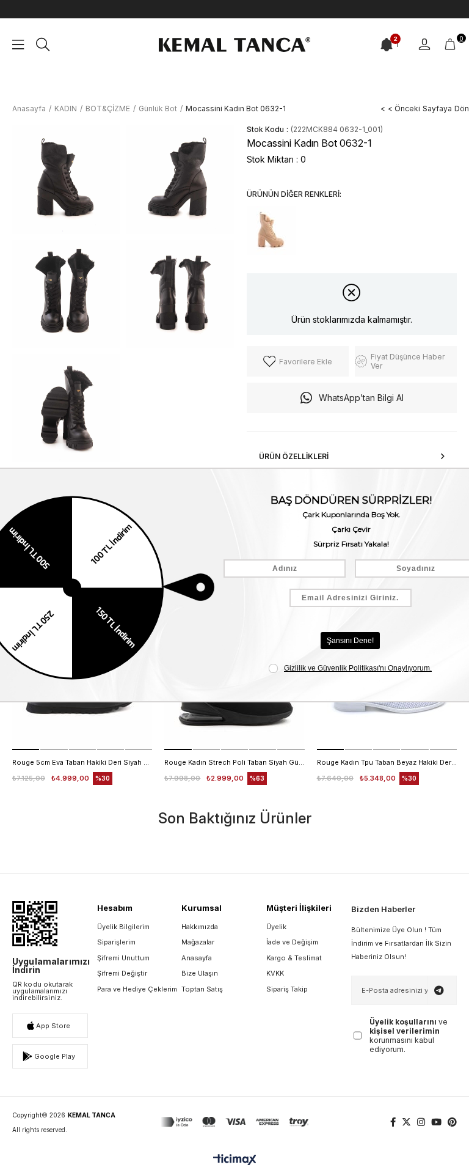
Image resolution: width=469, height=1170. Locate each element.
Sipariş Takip (287, 989)
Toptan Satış (202, 989)
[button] (25, 749)
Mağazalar (197, 942)
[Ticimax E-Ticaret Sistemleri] (234, 1160)
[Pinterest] (452, 1122)
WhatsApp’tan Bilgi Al (361, 397)
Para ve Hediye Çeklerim (137, 989)
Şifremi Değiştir (122, 973)
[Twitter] (406, 1122)
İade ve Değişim (292, 942)
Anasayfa (196, 958)
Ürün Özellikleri (294, 456)
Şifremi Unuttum (123, 958)
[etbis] (34, 923)
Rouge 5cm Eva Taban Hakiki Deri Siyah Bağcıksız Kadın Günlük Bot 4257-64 (82, 762)
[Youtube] (436, 1122)
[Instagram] (421, 1122)
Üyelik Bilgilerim (123, 926)
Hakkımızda (199, 926)
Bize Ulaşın (199, 973)
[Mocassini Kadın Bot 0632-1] (271, 230)
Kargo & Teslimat (294, 958)
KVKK (275, 973)
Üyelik (276, 926)
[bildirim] (386, 44)
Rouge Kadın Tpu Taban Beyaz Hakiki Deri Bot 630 (387, 762)
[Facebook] (393, 1122)
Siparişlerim (116, 942)
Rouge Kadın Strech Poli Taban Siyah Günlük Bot (234, 762)
